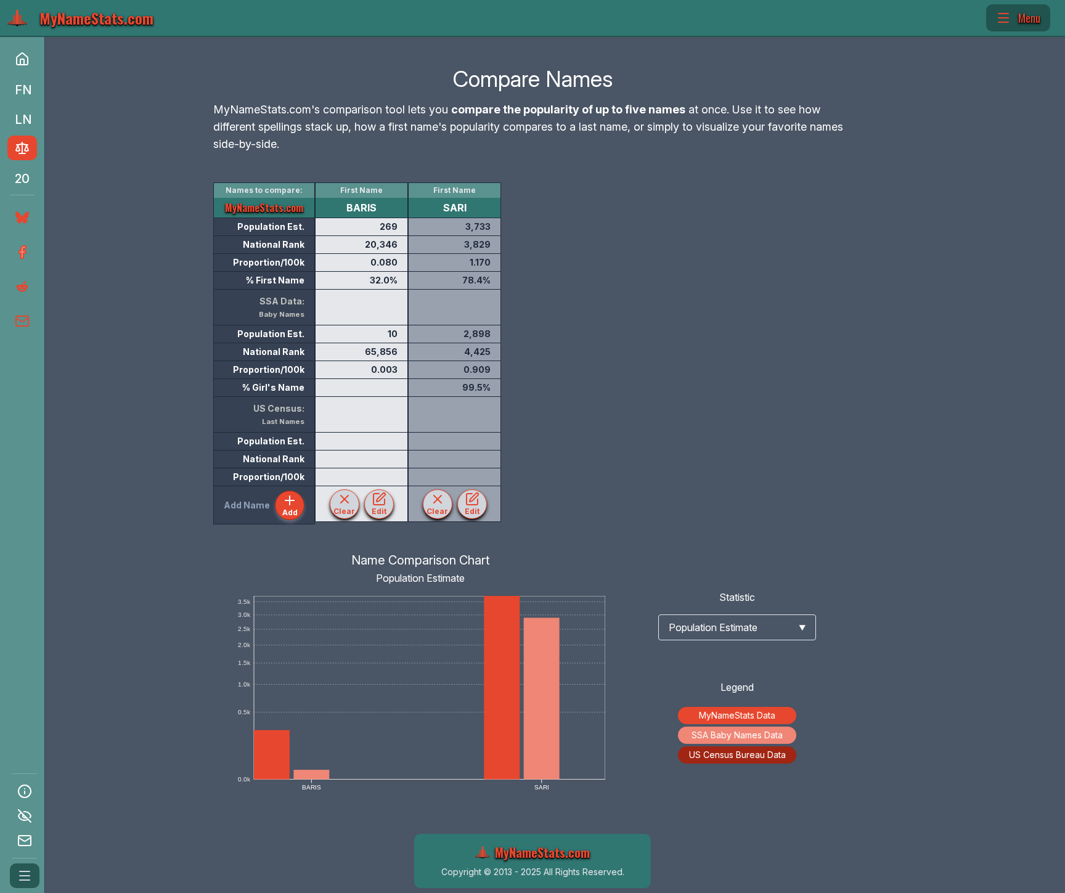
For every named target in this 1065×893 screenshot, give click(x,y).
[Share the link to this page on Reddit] (21, 286)
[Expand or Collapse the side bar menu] (24, 875)
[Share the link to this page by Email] (21, 321)
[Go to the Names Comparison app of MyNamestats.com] (22, 148)
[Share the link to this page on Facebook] (21, 252)
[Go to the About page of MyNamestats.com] (24, 791)
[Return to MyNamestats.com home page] (22, 59)
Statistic (737, 597)
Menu (1029, 18)
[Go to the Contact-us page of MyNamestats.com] (24, 840)
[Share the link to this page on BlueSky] (19, 217)
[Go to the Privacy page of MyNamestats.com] (24, 816)
